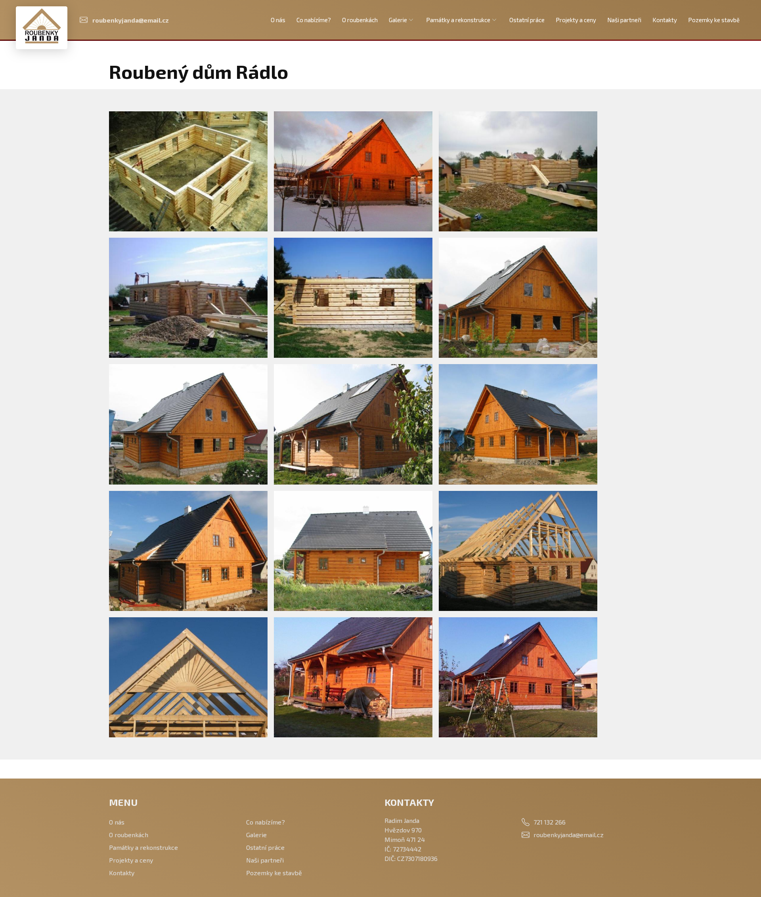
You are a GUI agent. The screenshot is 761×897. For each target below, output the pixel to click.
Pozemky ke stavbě (714, 19)
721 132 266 (549, 822)
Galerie (398, 19)
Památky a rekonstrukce (458, 19)
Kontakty (664, 19)
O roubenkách (360, 19)
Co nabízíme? (313, 19)
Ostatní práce (527, 19)
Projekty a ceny (576, 19)
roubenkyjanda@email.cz (568, 834)
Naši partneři (624, 19)
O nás (278, 19)
